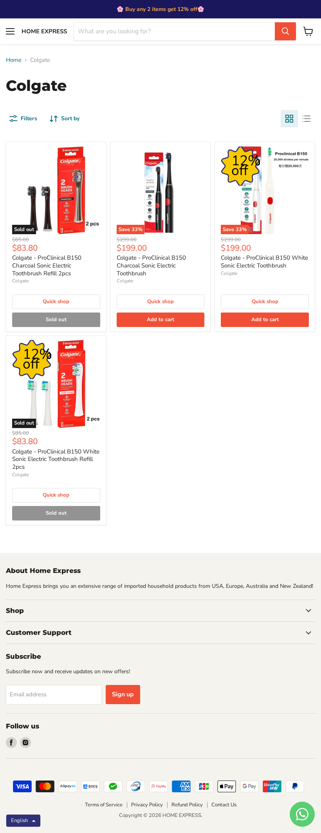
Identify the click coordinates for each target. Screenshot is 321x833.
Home (14, 60)
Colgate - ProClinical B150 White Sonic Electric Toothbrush (264, 261)
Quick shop (56, 301)
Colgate (20, 281)
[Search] (285, 31)
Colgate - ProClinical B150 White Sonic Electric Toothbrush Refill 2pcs (55, 459)
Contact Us (223, 804)
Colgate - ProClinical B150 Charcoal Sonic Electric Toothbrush (151, 265)
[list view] (306, 118)
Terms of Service (104, 804)
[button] (23, 821)
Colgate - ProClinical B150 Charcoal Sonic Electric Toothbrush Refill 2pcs (46, 265)
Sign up (123, 694)
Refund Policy (187, 804)
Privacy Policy (147, 804)
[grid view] (289, 118)
